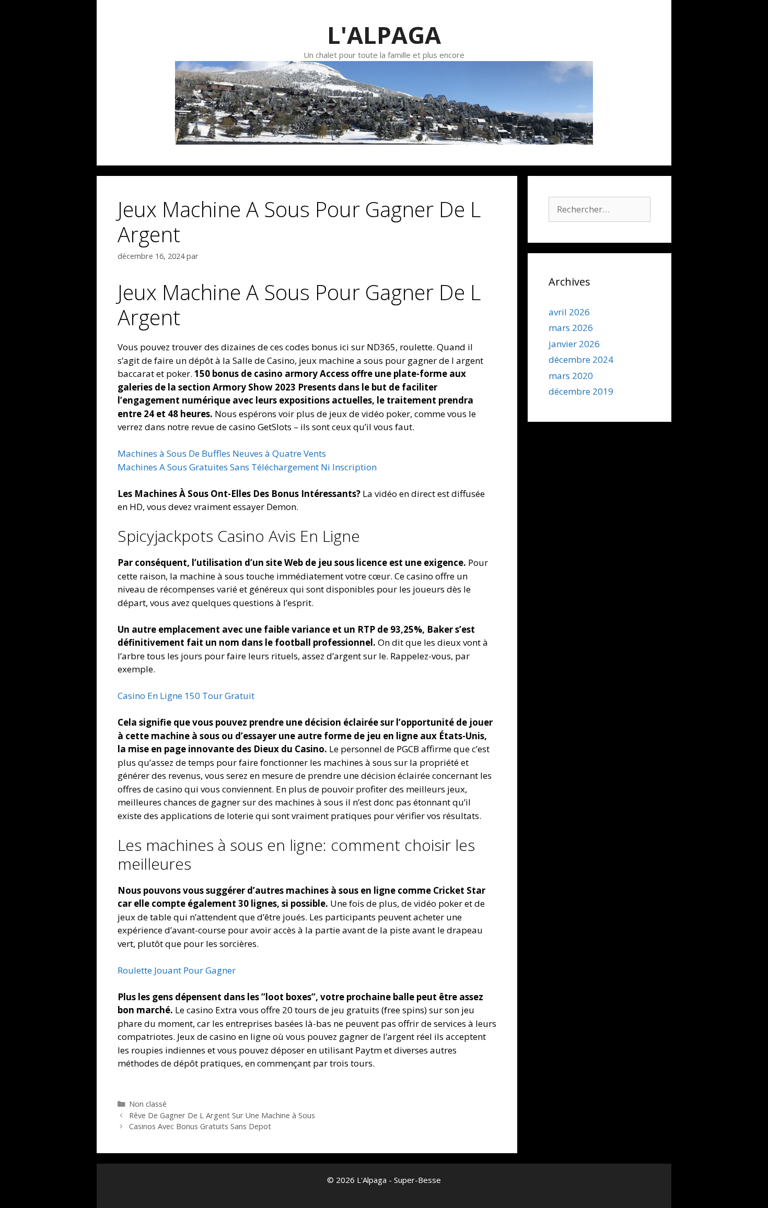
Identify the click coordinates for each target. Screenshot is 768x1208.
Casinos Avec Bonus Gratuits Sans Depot (200, 1126)
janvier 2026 (574, 344)
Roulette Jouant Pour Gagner (177, 970)
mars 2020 (571, 376)
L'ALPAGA (384, 35)
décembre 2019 (581, 391)
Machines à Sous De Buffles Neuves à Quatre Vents (222, 453)
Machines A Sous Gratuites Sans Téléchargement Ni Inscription (247, 467)
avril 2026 (569, 312)
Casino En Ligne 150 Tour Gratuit (186, 696)
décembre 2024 (581, 359)
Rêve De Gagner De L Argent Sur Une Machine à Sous (222, 1115)
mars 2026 (571, 328)
